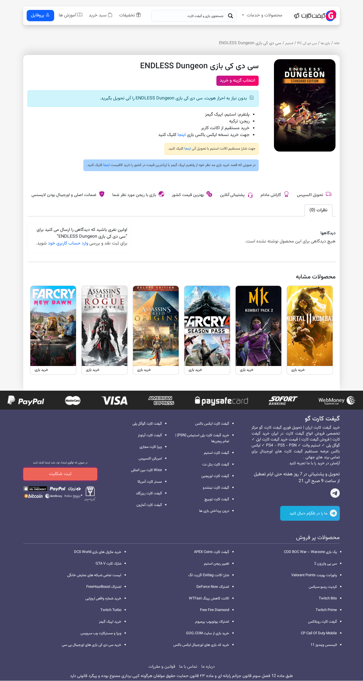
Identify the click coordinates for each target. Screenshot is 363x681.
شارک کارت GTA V (108, 564)
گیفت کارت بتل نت (215, 464)
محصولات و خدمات (264, 15)
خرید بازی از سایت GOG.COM (207, 633)
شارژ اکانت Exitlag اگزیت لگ (208, 575)
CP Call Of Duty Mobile (319, 633)
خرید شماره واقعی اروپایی (103, 598)
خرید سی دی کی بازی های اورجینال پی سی (91, 645)
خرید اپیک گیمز (110, 622)
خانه (337, 43)
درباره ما (208, 666)
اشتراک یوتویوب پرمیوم (212, 622)
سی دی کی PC (307, 43)
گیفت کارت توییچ (216, 499)
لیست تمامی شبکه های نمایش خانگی (94, 575)
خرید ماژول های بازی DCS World (97, 552)
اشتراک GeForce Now (212, 587)
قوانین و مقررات (162, 666)
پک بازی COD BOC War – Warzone (310, 552)
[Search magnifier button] (231, 16)
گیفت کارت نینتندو (216, 488)
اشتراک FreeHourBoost (103, 587)
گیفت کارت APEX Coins (211, 552)
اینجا (182, 135)
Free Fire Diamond (214, 610)
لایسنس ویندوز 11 (324, 645)
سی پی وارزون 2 (325, 564)
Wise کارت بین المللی (146, 470)
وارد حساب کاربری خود (68, 243)
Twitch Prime (326, 610)
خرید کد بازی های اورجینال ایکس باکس (201, 645)
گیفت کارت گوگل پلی (147, 424)
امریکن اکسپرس (150, 458)
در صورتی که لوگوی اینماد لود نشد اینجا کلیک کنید (60, 463)
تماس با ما (188, 666)
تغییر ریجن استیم (216, 564)
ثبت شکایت (60, 474)
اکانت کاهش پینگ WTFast (209, 598)
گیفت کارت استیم (216, 453)
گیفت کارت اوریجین (215, 476)
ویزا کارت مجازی (151, 447)
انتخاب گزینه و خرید (237, 80)
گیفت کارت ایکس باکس (212, 424)
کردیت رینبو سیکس (323, 587)
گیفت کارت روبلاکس (322, 622)
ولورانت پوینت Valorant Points (314, 575)
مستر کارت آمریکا (150, 482)
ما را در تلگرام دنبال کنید (309, 513)
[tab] (318, 210)
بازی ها (325, 43)
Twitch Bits (328, 598)
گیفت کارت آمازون (149, 505)
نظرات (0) (318, 210)
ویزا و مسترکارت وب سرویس (101, 633)
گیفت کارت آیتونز (150, 435)
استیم (289, 43)
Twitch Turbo (110, 610)
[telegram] (335, 494)
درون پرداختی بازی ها (214, 511)
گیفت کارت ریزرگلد (149, 493)
